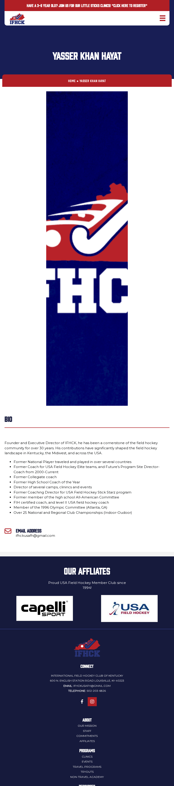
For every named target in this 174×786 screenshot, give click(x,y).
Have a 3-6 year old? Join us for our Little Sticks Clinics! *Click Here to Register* (87, 5)
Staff (87, 731)
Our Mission (87, 725)
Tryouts (87, 771)
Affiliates (87, 741)
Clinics (87, 756)
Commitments (87, 736)
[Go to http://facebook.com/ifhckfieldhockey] (82, 701)
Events (87, 761)
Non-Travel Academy (87, 777)
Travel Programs (87, 766)
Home (72, 81)
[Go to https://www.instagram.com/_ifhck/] (92, 701)
